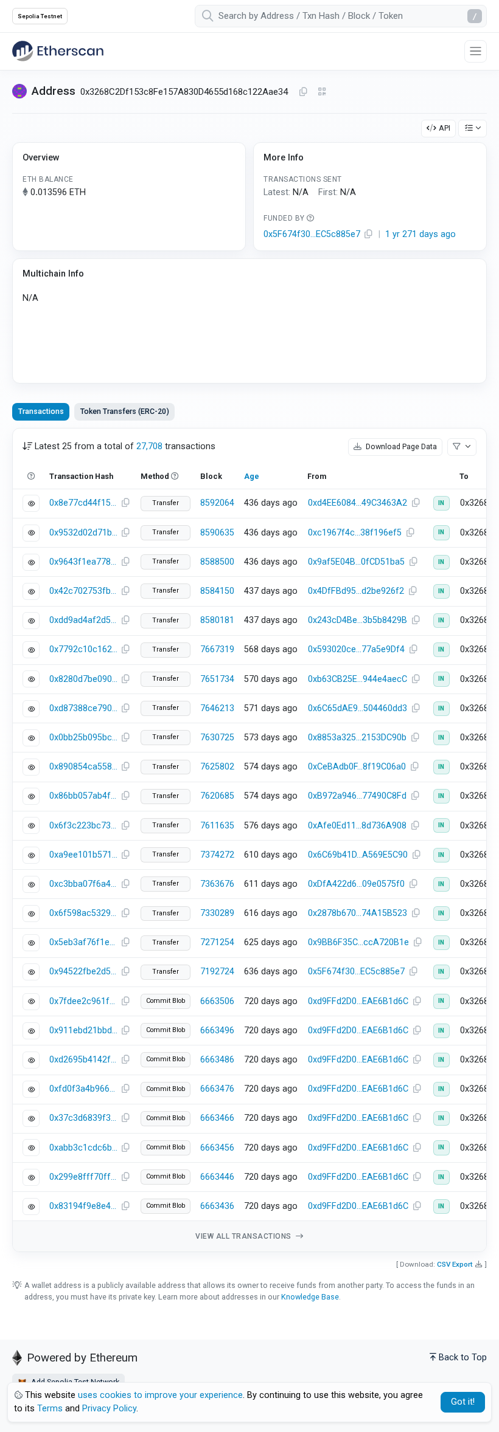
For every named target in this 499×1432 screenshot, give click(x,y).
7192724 (217, 971)
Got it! (463, 1402)
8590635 (217, 533)
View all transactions (244, 1236)
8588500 (217, 562)
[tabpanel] (249, 840)
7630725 (217, 737)
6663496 (217, 1030)
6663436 (217, 1206)
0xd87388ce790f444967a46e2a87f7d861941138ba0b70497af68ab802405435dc (83, 708)
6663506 (217, 1001)
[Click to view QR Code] (322, 92)
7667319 (217, 649)
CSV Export (455, 1264)
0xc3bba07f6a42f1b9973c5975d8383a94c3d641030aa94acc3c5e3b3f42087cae (83, 884)
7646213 (217, 708)
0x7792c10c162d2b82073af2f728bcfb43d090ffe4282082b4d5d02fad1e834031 (83, 649)
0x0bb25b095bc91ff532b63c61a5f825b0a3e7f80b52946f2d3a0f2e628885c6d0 (83, 737)
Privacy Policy (109, 1408)
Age (251, 476)
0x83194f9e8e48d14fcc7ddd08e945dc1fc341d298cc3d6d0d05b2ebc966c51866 (83, 1206)
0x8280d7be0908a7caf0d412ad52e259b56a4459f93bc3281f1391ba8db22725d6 (83, 679)
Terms (50, 1408)
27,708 (149, 446)
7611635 (217, 826)
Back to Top (463, 1357)
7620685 (217, 796)
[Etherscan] (57, 51)
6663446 (217, 1177)
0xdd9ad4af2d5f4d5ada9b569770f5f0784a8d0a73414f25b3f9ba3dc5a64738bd (83, 620)
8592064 (217, 503)
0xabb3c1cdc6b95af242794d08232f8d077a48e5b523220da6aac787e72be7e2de (83, 1148)
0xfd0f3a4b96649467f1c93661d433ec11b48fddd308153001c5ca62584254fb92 (83, 1089)
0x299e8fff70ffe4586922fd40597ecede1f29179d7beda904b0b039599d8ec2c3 (83, 1177)
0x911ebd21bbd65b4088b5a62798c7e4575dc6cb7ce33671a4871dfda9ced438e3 (83, 1030)
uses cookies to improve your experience (160, 1395)
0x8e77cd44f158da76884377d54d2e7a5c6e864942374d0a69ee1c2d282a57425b (83, 503)
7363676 (217, 884)
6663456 (217, 1148)
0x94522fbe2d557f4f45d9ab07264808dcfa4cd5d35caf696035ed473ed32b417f (83, 971)
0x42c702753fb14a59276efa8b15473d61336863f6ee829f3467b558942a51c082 (83, 591)
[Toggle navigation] (475, 51)
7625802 (217, 767)
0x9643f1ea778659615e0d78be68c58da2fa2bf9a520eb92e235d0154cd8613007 (83, 562)
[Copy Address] (303, 92)
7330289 (217, 913)
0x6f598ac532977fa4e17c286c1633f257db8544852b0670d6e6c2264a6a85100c (83, 913)
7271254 (217, 942)
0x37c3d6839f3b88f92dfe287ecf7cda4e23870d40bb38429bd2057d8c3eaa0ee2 (83, 1118)
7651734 (217, 679)
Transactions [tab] (41, 411)
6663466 (217, 1118)
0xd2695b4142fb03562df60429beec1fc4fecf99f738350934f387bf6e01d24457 (83, 1060)
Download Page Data (400, 446)
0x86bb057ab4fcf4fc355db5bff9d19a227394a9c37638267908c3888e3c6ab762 (83, 796)
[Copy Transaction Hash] (125, 503)
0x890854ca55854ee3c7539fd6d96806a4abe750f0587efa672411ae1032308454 (83, 767)
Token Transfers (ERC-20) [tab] (124, 411)
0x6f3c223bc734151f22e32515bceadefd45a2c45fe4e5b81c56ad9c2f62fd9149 (83, 826)
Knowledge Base (310, 1296)
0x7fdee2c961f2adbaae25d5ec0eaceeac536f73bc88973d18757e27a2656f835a (83, 1001)
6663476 (217, 1089)
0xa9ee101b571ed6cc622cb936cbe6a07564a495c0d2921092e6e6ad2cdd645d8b (83, 855)
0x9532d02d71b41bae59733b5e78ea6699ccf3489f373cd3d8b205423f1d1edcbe (83, 533)
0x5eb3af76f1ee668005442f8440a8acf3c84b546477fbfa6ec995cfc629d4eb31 (83, 942)
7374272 (217, 855)
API (444, 128)
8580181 (217, 620)
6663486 (217, 1060)
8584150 (217, 591)
